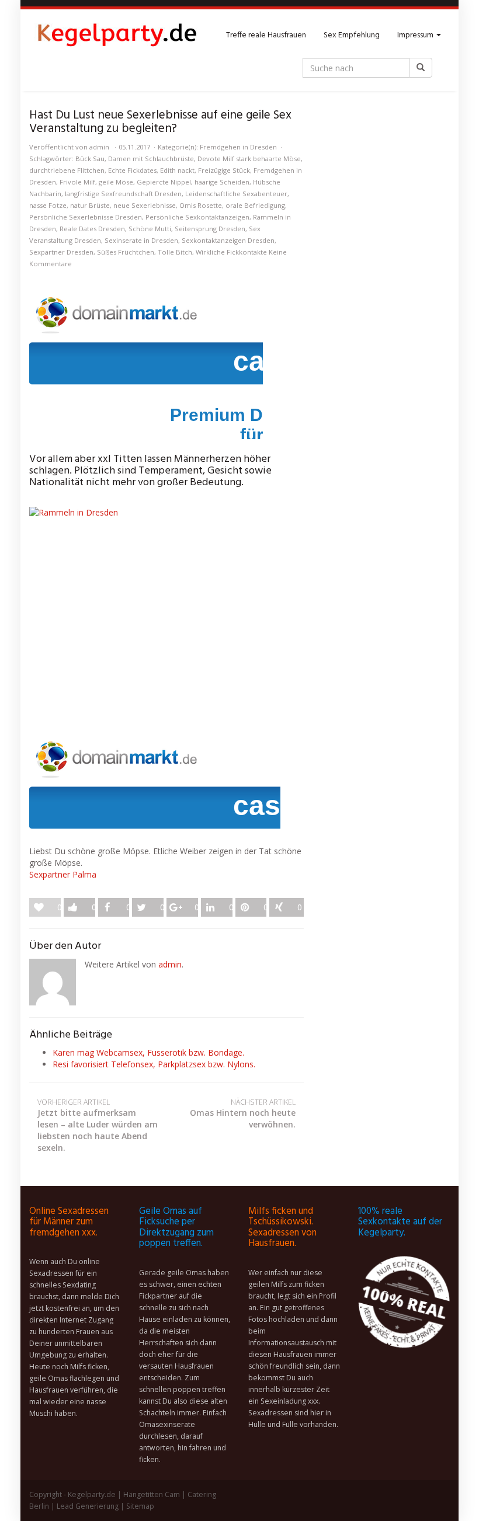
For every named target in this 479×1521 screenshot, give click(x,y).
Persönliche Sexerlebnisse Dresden (85, 217)
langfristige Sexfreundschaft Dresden (123, 193)
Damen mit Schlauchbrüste (151, 158)
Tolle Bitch (175, 252)
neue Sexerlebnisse (144, 205)
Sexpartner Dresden (61, 252)
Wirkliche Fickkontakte (231, 252)
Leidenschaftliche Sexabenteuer (236, 193)
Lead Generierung (88, 1506)
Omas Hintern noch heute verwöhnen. (243, 1113)
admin (99, 146)
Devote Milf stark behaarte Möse (249, 158)
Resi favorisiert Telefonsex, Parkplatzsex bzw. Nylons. (154, 1064)
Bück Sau (90, 158)
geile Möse (116, 181)
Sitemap (140, 1506)
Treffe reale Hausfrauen (266, 35)
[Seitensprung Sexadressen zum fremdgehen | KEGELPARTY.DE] (116, 35)
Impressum (416, 35)
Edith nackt (177, 170)
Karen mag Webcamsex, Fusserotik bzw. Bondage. (148, 1052)
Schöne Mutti (150, 228)
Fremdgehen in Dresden (238, 146)
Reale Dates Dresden (92, 228)
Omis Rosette (200, 205)
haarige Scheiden (222, 181)
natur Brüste (90, 205)
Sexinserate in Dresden (141, 240)
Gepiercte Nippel (164, 181)
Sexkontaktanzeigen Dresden (228, 240)
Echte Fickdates (132, 170)
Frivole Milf (77, 181)
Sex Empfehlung (352, 35)
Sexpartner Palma (62, 874)
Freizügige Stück (224, 170)
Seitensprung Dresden (210, 228)
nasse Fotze (48, 205)
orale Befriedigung (255, 205)
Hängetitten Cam (151, 1494)
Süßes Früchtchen (125, 252)
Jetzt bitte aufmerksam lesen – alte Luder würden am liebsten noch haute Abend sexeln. (97, 1125)
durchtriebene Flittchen (67, 170)
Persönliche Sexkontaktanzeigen (197, 217)
